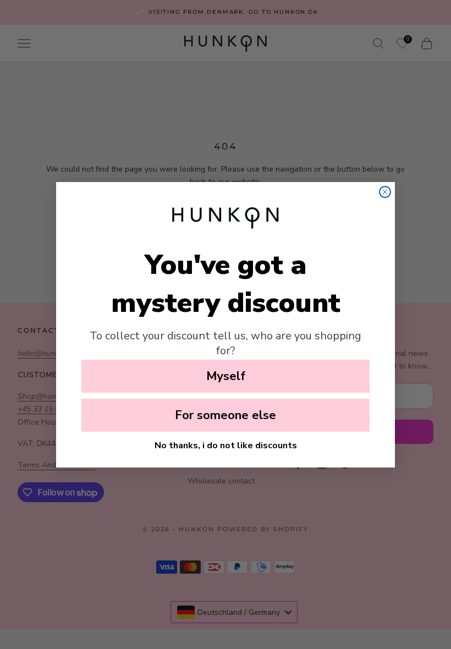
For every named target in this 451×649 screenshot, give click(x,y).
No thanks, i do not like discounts (226, 445)
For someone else (225, 415)
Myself (225, 376)
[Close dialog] (385, 191)
